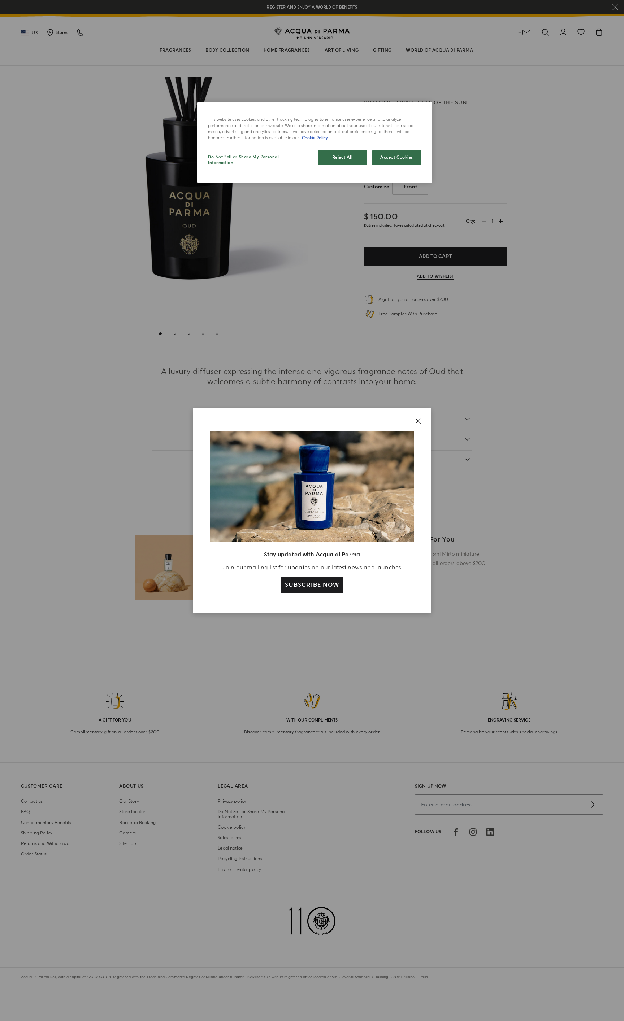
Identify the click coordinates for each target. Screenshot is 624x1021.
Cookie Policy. (315, 138)
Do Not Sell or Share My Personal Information (243, 160)
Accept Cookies (396, 157)
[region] (314, 142)
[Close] (418, 421)
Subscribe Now (312, 584)
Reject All (342, 157)
